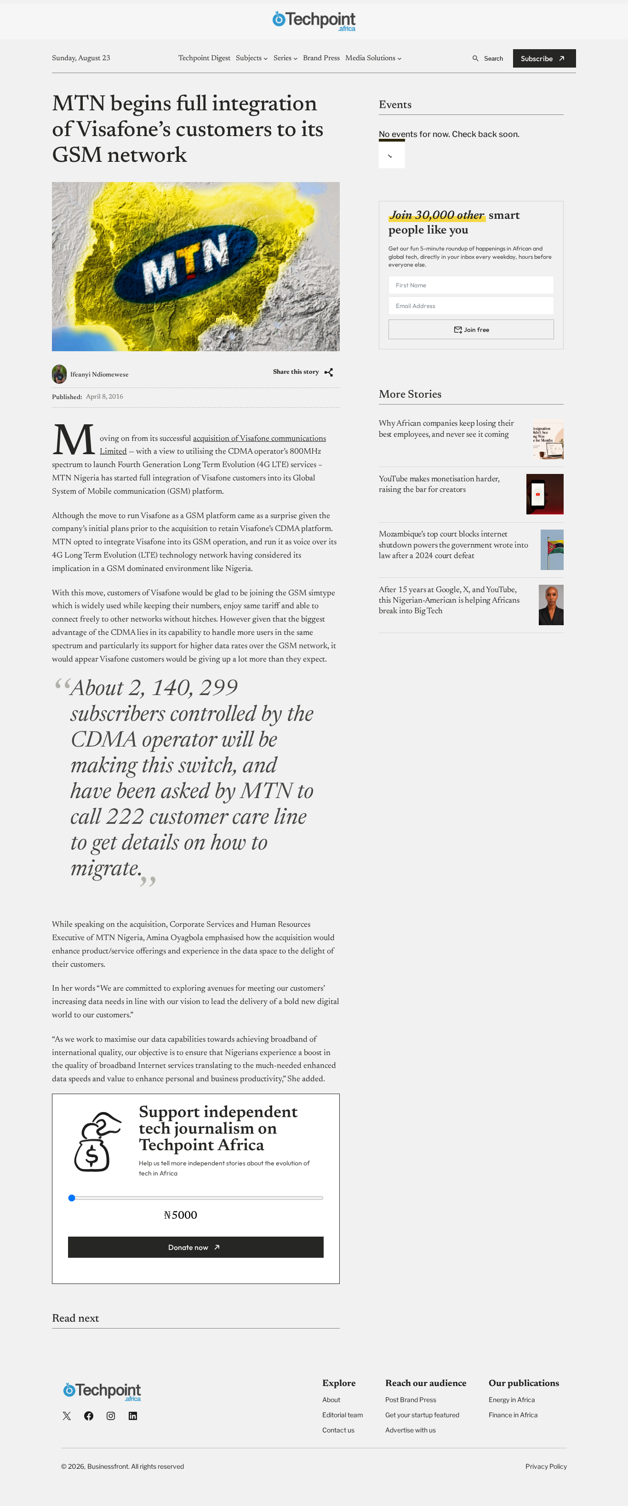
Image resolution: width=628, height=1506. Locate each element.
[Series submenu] (295, 58)
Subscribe (537, 58)
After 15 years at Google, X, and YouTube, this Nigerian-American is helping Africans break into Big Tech (449, 601)
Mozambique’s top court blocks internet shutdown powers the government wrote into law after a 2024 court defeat (453, 545)
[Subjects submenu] (265, 58)
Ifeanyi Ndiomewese (99, 375)
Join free (476, 329)
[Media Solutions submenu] (399, 58)
